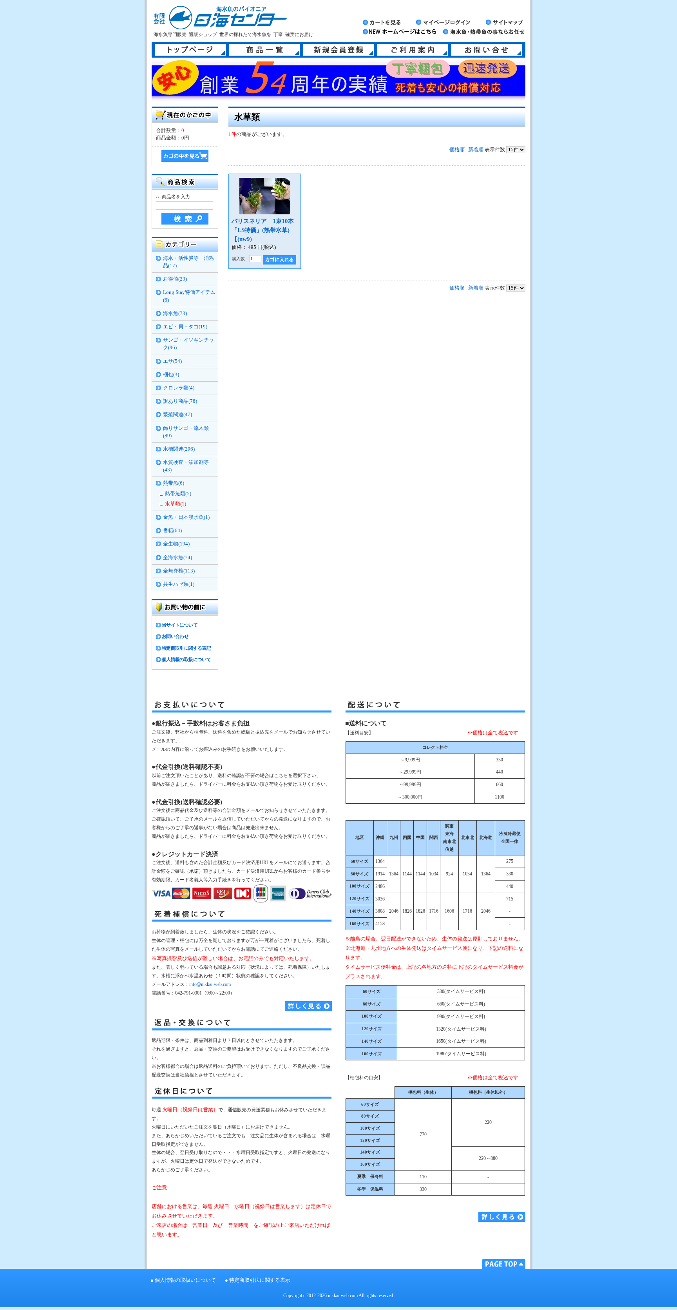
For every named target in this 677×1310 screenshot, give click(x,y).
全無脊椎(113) (179, 571)
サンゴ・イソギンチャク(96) (188, 343)
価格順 (457, 149)
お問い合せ (486, 50)
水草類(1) (175, 504)
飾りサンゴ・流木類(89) (186, 432)
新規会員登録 (338, 50)
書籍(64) (172, 530)
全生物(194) (176, 544)
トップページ (190, 50)
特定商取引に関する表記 (186, 648)
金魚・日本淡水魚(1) (186, 517)
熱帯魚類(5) (178, 493)
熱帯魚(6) (173, 483)
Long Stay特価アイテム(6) (189, 296)
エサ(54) (172, 361)
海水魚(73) (175, 313)
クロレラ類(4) (178, 388)
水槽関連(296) (179, 449)
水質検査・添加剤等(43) (186, 466)
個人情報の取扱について (186, 659)
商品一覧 (264, 50)
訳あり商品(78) (180, 401)
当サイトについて (179, 625)
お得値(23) (175, 279)
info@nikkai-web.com (210, 984)
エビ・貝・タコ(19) (185, 327)
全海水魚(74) (177, 557)
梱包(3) (171, 374)
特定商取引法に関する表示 (259, 1280)
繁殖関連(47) (177, 414)
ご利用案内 (412, 50)
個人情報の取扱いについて (185, 1280)
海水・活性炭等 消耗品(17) (188, 261)
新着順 (475, 149)
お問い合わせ (175, 636)
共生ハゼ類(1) (178, 584)
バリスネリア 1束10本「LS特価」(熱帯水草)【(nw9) (263, 229)
